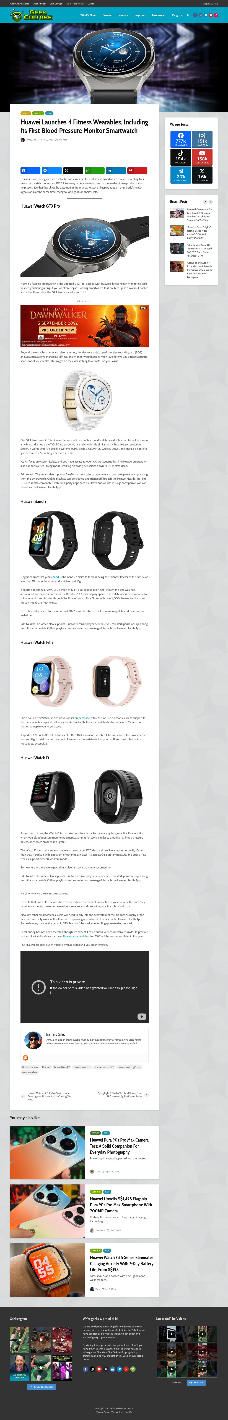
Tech (49, 113)
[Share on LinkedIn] (116, 170)
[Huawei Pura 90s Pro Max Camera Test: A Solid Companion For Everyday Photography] (47, 1152)
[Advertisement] (85, 155)
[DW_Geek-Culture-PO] (84, 325)
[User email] (25, 1058)
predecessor (82, 718)
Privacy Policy (102, 1412)
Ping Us (177, 15)
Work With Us (117, 1412)
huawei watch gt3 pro (129, 1067)
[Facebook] (85, 1369)
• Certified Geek (38, 3)
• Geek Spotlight (55, 3)
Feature (95, 1133)
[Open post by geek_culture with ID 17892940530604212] (19, 1340)
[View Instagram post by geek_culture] (27, 1351)
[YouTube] (99, 1369)
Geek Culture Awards (19, 3)
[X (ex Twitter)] (105, 1369)
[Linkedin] (112, 1369)
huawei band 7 (62, 1067)
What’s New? (88, 15)
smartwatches (29, 1072)
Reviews (123, 15)
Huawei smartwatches (76, 936)
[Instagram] (92, 1369)
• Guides (89, 3)
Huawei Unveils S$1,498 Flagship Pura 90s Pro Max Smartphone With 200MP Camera (121, 1205)
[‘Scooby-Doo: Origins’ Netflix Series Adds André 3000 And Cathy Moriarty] (177, 230)
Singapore (140, 15)
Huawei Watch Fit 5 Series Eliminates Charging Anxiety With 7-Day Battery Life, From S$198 (122, 1263)
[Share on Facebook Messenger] (52, 170)
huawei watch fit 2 (104, 1067)
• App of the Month (74, 3)
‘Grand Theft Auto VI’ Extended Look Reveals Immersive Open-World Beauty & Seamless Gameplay (200, 270)
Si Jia (97, 1171)
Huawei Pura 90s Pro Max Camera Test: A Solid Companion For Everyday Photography (119, 1146)
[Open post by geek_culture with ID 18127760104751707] (19, 1368)
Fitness (25, 113)
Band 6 (56, 577)
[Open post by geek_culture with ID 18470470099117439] (41, 1340)
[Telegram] (119, 1369)
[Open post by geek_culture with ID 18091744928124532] (41, 1368)
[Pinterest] (126, 1369)
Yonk (97, 1289)
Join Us (128, 1412)
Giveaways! (159, 15)
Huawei (46, 1067)
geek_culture (19, 1329)
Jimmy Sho (30, 139)
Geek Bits (38, 113)
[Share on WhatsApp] (95, 170)
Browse (107, 15)
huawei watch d (82, 1067)
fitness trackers (30, 1067)
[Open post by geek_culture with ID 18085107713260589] (62, 1340)
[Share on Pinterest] (137, 170)
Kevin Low (100, 1230)
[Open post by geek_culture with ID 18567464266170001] (62, 1368)
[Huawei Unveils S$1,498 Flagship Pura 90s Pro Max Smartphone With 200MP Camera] (47, 1211)
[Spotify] (133, 1369)
